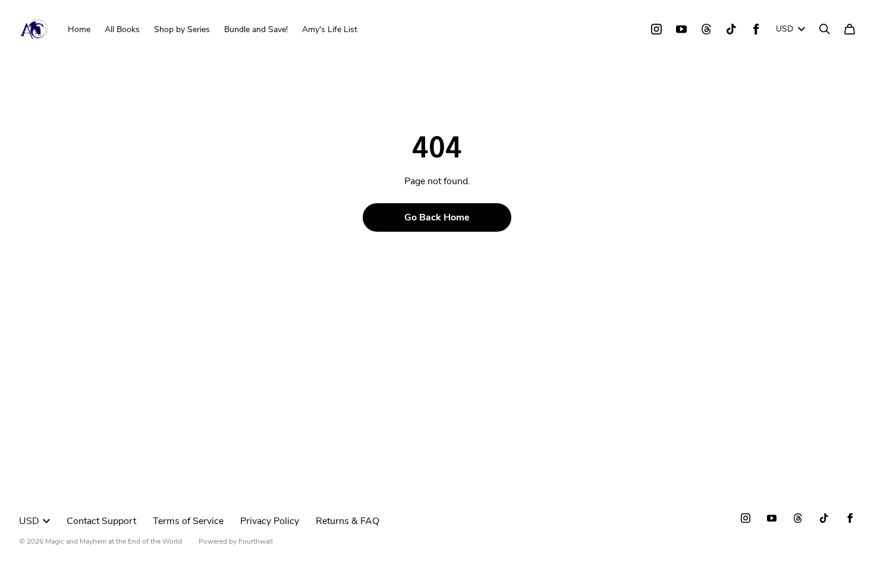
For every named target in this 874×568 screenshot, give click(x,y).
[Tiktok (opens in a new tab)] (731, 29)
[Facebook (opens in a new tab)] (756, 29)
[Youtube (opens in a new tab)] (681, 29)
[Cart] (849, 29)
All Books (122, 29)
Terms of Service (188, 521)
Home (79, 29)
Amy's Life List (329, 29)
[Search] (824, 29)
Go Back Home (437, 217)
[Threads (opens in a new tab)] (706, 29)
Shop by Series (182, 29)
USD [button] (784, 28)
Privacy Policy (269, 521)
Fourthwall (255, 541)
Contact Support (101, 521)
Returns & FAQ (347, 521)
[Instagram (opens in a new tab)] (656, 29)
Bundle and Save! (256, 29)
